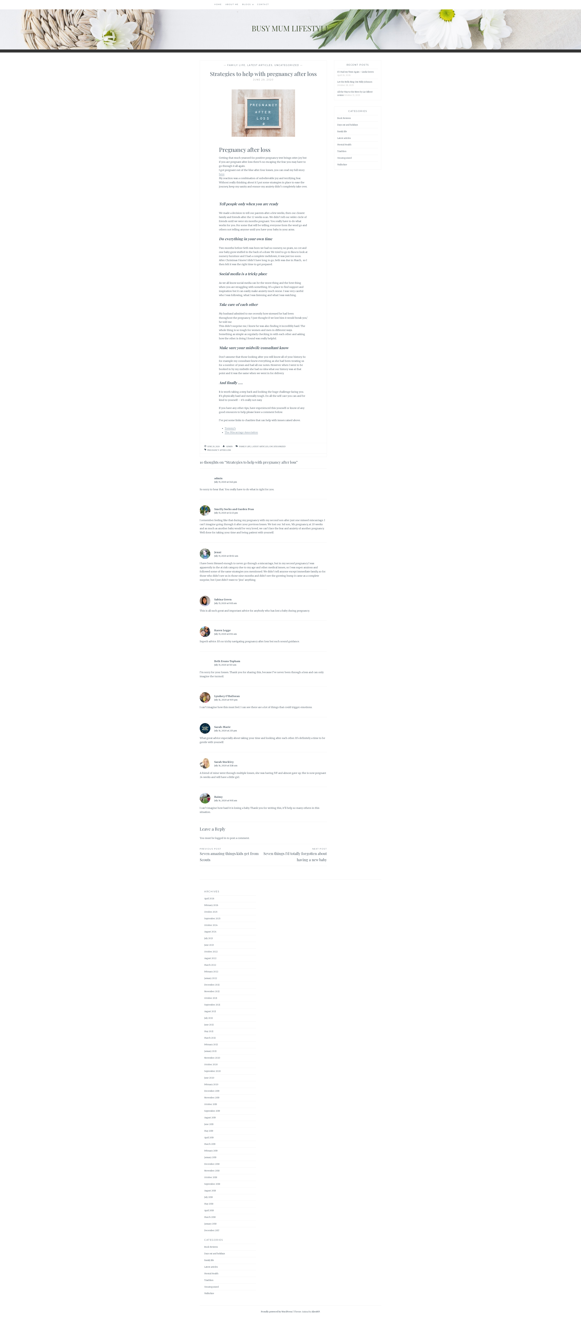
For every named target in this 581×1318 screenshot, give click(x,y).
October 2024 (211, 925)
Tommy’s (230, 428)
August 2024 (210, 931)
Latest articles (260, 65)
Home (218, 4)
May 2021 (208, 1031)
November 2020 (212, 1058)
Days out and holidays (347, 125)
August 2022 (210, 958)
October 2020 (211, 1064)
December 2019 (211, 1091)
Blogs (246, 4)
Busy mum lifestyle (291, 28)
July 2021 (208, 1018)
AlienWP (316, 1311)
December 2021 (212, 985)
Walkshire (342, 164)
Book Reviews (344, 118)
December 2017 (211, 1230)
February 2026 (211, 905)
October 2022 (211, 951)
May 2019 (208, 1131)
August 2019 (210, 1117)
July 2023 (208, 938)
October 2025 (210, 912)
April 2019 (209, 1137)
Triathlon (341, 151)
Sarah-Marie (222, 727)
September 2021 (212, 1005)
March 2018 (210, 1217)
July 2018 (208, 1197)
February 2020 (211, 1084)
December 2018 (212, 1164)
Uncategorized (286, 65)
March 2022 (210, 965)
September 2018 (212, 1184)
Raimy (218, 796)
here (221, 174)
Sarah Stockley (224, 761)
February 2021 (211, 1044)
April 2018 (209, 1210)
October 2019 (210, 1104)
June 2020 (209, 1078)
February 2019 (211, 1150)
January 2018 (210, 1224)
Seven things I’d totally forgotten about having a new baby (295, 855)
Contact (263, 4)
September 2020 (212, 1071)
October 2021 (210, 998)
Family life (236, 65)
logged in (220, 838)
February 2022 (211, 971)
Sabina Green (223, 599)
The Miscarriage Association (241, 432)
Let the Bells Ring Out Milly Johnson (354, 82)
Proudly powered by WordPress (276, 1311)
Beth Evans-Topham (227, 661)
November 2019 (211, 1097)
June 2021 (209, 1024)
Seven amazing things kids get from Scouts (229, 855)
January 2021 (210, 1051)
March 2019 (209, 1144)
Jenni (217, 552)
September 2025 (212, 918)
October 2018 (210, 1177)
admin (229, 446)
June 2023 (209, 945)
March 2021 (210, 1038)
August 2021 (210, 1011)
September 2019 (212, 1111)
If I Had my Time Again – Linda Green (355, 72)
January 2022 (210, 978)
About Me (232, 4)
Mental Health (344, 144)
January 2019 (210, 1157)
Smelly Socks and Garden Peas (234, 509)
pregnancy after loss (219, 450)
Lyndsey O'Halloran (227, 696)
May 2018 (208, 1204)
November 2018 (212, 1170)
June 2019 (208, 1124)
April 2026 (209, 898)
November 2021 (212, 991)
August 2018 (210, 1190)
